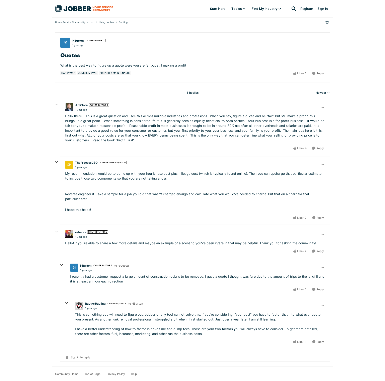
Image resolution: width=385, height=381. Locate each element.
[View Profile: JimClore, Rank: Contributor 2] (69, 107)
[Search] (293, 8)
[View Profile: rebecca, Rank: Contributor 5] (69, 234)
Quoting (123, 22)
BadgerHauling (95, 303)
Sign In (322, 9)
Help (134, 374)
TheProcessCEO (86, 162)
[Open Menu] (327, 22)
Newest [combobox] (323, 93)
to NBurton (135, 303)
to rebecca (121, 265)
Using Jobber (106, 22)
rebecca (80, 232)
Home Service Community (70, 22)
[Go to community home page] (84, 8)
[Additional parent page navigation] (92, 22)
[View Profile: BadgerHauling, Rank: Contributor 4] (79, 306)
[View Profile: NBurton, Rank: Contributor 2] (65, 43)
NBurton (78, 40)
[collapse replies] (56, 104)
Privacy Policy (115, 374)
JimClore (81, 105)
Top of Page (92, 374)
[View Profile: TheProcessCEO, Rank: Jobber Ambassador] (69, 165)
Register (306, 9)
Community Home (66, 374)
